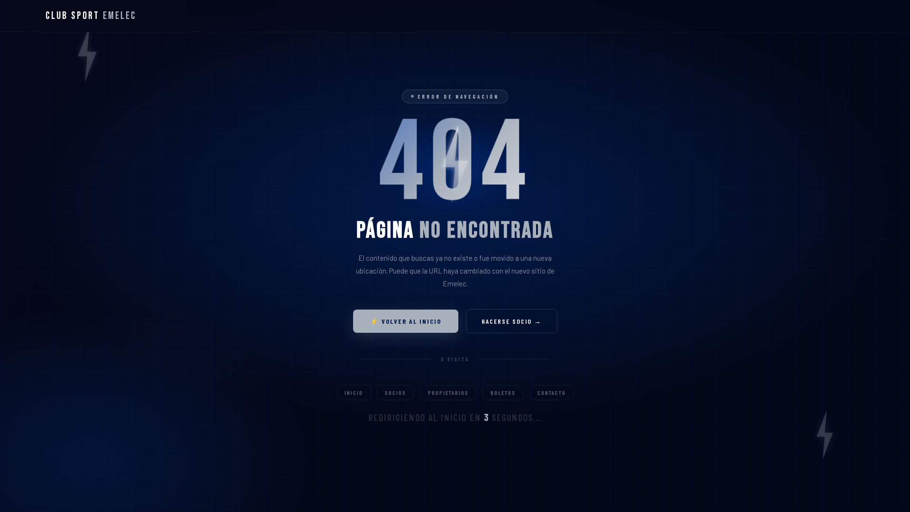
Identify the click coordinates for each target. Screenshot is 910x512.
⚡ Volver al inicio (405, 321)
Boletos (503, 392)
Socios (395, 392)
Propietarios (448, 392)
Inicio (354, 392)
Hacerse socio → (512, 321)
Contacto (551, 392)
